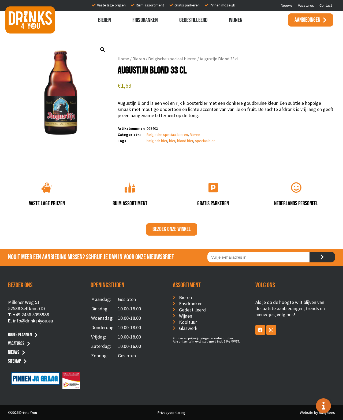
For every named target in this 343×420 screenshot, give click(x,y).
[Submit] (322, 257)
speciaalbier (205, 140)
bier (172, 140)
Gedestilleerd (193, 20)
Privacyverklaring (171, 412)
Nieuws (287, 5)
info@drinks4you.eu (33, 321)
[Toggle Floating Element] (323, 405)
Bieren (104, 20)
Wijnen (236, 20)
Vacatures (306, 5)
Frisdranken (145, 20)
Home (123, 59)
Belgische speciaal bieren (172, 59)
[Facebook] (260, 330)
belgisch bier (157, 140)
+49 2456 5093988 (31, 314)
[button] (102, 49)
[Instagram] (271, 330)
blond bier (185, 140)
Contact (325, 5)
